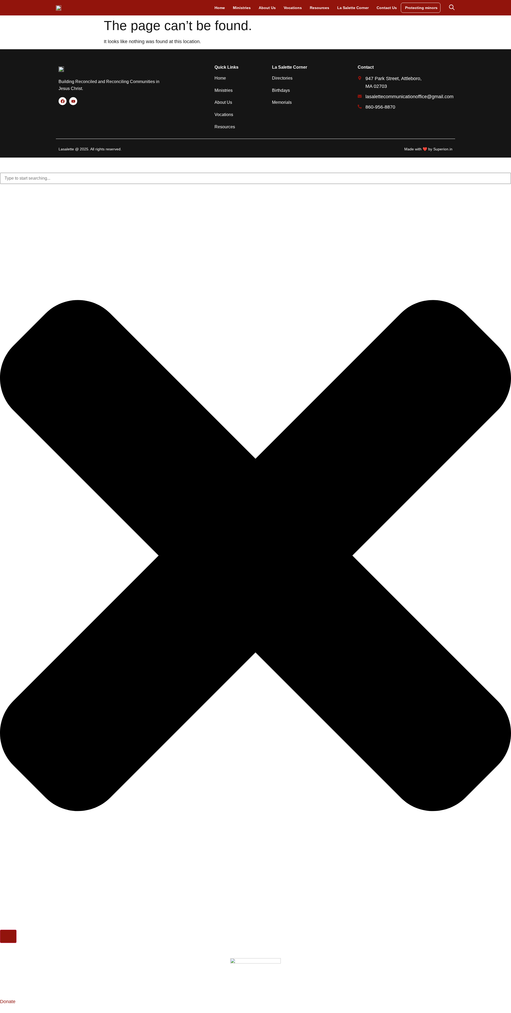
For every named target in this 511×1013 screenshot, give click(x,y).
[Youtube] (73, 101)
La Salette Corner (353, 8)
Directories (282, 78)
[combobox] (255, 178)
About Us (267, 8)
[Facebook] (63, 101)
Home (220, 8)
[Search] (8, 936)
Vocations (293, 8)
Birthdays (281, 90)
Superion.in (442, 149)
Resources (319, 8)
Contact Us (387, 8)
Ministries (242, 8)
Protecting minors (421, 8)
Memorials (282, 102)
